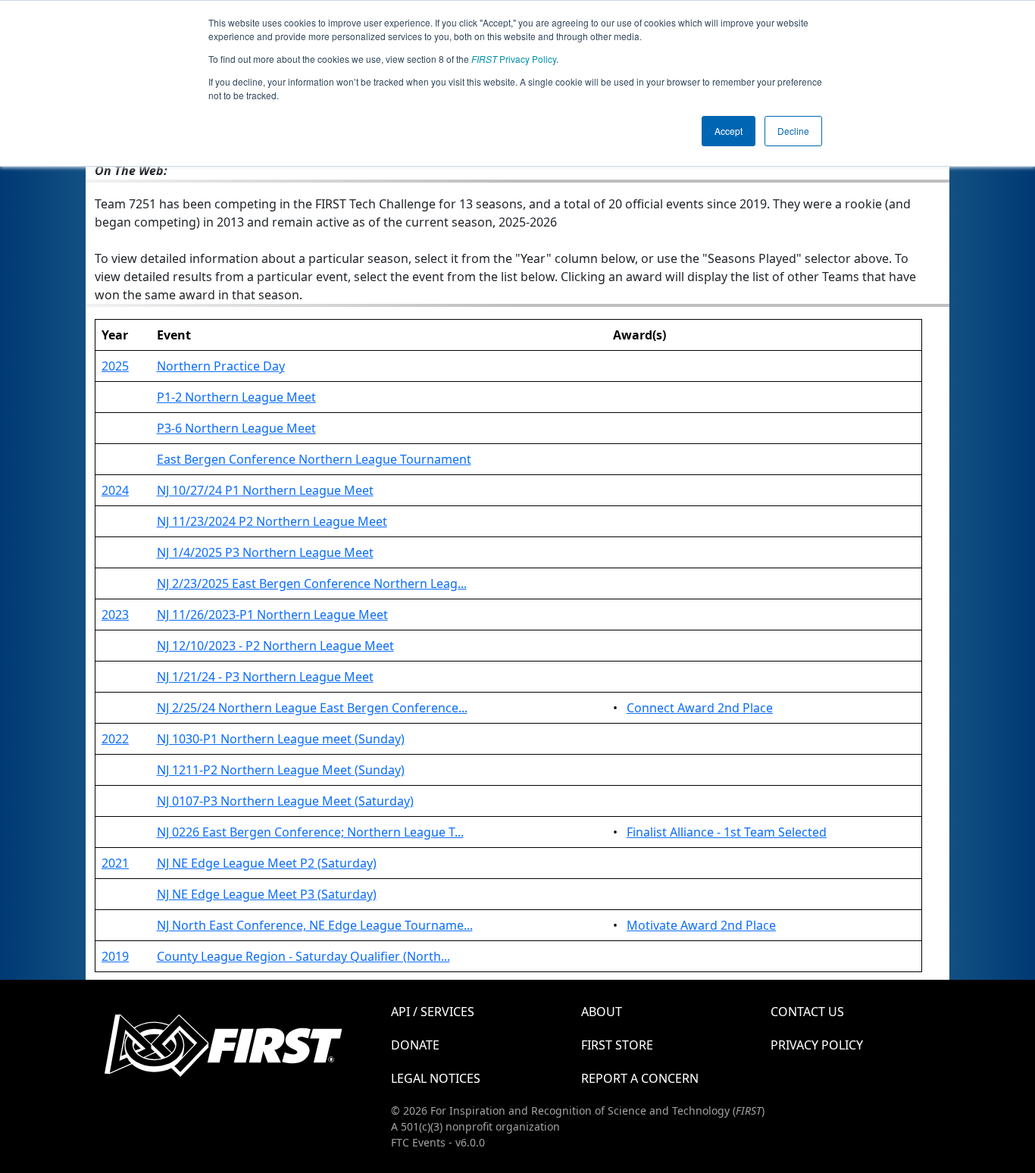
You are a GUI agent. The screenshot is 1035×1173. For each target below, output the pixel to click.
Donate (415, 1045)
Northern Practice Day (221, 366)
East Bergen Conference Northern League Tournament (314, 459)
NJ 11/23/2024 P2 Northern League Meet (272, 521)
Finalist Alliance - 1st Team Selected (727, 832)
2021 (115, 863)
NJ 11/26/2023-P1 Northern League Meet (272, 614)
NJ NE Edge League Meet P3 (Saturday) (267, 894)
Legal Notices (435, 1078)
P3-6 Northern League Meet (236, 428)
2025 (115, 366)
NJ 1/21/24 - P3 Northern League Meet (265, 676)
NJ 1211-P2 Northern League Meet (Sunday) (281, 770)
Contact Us (807, 1011)
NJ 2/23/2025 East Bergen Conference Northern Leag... (312, 583)
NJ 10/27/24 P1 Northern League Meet (265, 490)
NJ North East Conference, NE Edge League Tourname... (315, 925)
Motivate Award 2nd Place (701, 925)
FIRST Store (617, 1045)
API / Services (432, 1011)
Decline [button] (793, 130)
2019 (115, 956)
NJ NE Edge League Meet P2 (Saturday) (267, 863)
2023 (115, 614)
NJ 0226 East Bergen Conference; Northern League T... (310, 832)
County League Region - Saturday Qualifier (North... (303, 956)
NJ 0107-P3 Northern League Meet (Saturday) (285, 801)
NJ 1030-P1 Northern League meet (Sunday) (281, 738)
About (601, 1011)
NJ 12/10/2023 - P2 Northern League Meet (275, 645)
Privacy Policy (513, 58)
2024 (115, 490)
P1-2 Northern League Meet (236, 397)
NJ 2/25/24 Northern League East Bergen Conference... (312, 707)
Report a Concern (640, 1078)
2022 (115, 738)
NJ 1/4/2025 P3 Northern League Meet (265, 552)
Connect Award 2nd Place (700, 707)
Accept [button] (728, 130)
